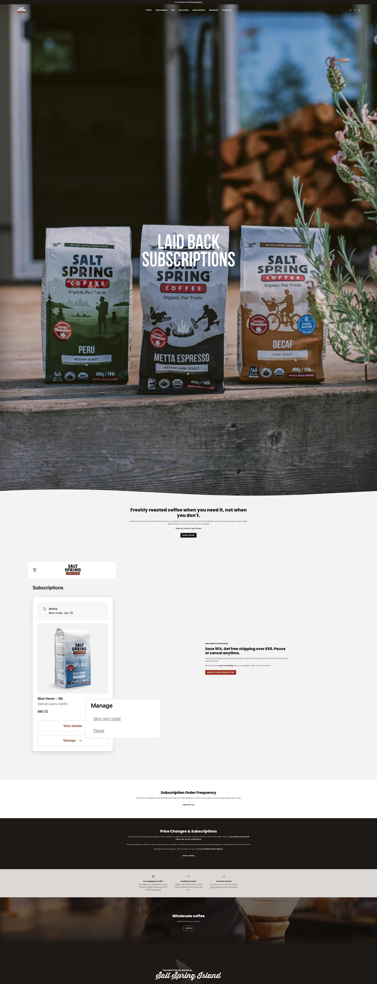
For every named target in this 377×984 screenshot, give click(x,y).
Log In (188, 928)
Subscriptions (161, 10)
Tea (172, 10)
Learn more (156, 889)
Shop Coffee (189, 535)
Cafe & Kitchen (199, 10)
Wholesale (213, 10)
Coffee (149, 10)
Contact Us (226, 10)
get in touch (215, 887)
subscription (197, 2)
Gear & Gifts (183, 10)
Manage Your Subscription (220, 672)
